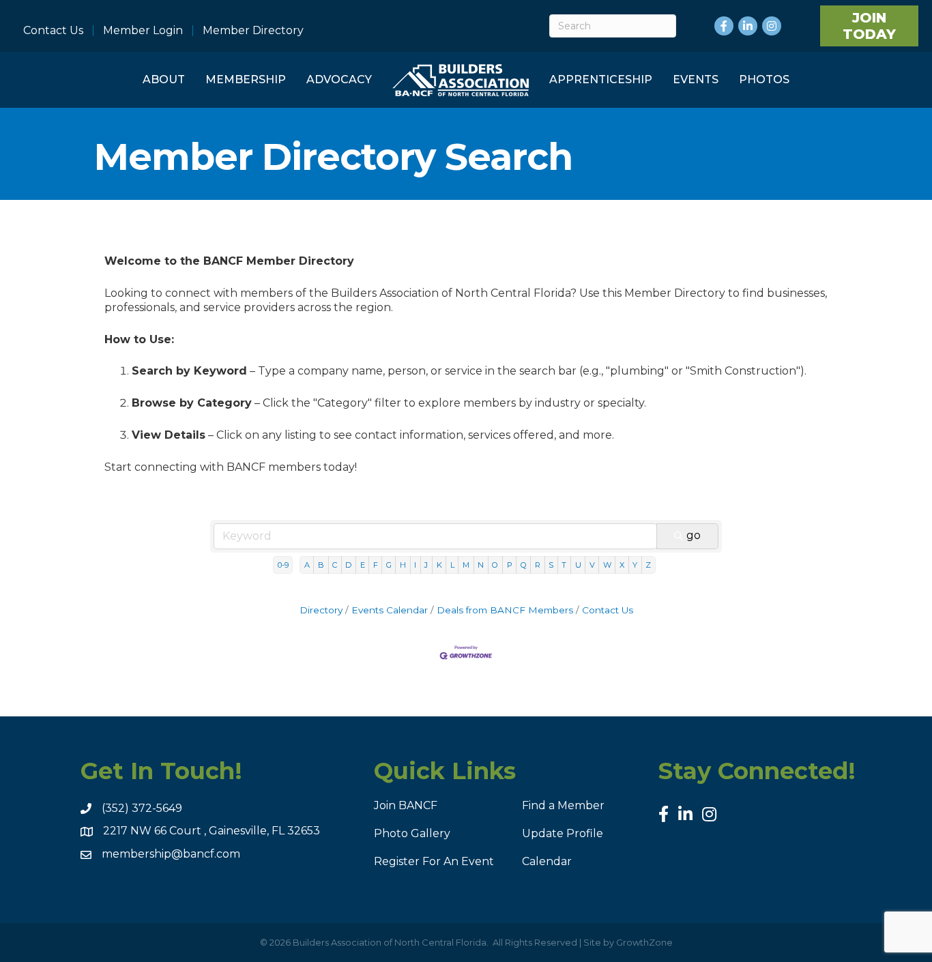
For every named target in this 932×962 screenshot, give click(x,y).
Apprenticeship (600, 79)
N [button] (481, 565)
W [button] (607, 565)
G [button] (389, 565)
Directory (321, 609)
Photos (764, 79)
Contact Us (53, 30)
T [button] (564, 565)
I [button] (415, 565)
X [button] (622, 565)
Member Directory (253, 30)
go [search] (693, 535)
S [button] (551, 565)
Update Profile (562, 833)
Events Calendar (389, 609)
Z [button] (648, 565)
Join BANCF (405, 805)
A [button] (307, 565)
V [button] (592, 565)
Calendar (547, 861)
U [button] (578, 565)
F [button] (375, 565)
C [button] (334, 565)
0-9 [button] (283, 565)
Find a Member (563, 805)
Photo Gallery (412, 833)
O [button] (495, 565)
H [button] (403, 565)
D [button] (348, 565)
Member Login (143, 30)
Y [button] (634, 565)
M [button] (466, 565)
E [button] (362, 565)
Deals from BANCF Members (505, 609)
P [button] (509, 565)
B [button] (321, 565)
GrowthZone (644, 942)
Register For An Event (434, 861)
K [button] (439, 565)
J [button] (426, 565)
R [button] (537, 565)
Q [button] (524, 565)
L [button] (452, 565)
